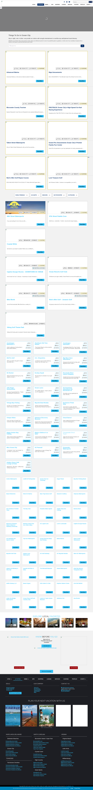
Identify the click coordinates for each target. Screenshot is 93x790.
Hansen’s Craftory (62, 493)
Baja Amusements (55, 72)
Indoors (45, 195)
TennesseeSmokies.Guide (12, 765)
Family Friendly (20, 195)
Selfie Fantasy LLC (11, 583)
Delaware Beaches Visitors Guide (14, 742)
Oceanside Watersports (67, 448)
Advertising (37, 691)
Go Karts (34, 195)
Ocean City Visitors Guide (12, 752)
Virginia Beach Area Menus (67, 745)
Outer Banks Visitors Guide (39, 774)
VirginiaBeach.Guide (66, 741)
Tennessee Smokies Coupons (13, 768)
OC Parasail (38, 447)
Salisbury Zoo (60, 598)
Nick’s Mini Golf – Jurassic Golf (60, 299)
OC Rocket (10, 373)
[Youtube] (69, 2)
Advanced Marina (13, 72)
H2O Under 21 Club (45, 583)
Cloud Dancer (67, 417)
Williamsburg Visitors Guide (67, 762)
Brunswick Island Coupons (39, 744)
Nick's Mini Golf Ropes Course (18, 178)
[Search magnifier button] (91, 2)
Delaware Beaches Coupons (12, 744)
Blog (35, 692)
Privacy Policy (77, 788)
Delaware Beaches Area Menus (13, 745)
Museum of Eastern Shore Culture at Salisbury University (11, 525)
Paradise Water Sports (46, 508)
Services (70, 4)
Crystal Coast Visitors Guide (40, 755)
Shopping (57, 4)
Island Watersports (62, 568)
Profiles (82, 4)
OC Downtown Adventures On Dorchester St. (68, 389)
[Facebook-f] (64, 2)
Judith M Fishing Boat (29, 479)
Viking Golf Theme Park (15, 327)
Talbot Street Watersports (16, 143)
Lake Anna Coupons (66, 754)
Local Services (38, 625)
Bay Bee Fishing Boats (80, 479)
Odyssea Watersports (79, 493)
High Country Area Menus (39, 767)
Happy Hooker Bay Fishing (13, 433)
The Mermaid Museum (46, 568)
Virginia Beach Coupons (67, 744)
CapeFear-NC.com (37, 745)
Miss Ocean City (12, 447)
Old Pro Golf (10, 358)
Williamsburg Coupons (66, 764)
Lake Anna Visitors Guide (67, 752)
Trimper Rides (11, 417)
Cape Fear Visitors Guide (39, 747)
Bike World (11, 299)
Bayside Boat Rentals (42, 402)
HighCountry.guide (37, 762)
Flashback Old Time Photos (41, 343)
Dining (46, 4)
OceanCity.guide (10, 751)
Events (88, 4)
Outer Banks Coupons (38, 775)
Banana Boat (77, 508)
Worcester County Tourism (16, 107)
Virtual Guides (37, 690)
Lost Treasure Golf (55, 178)
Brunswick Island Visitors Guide (41, 742)
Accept (71, 788)
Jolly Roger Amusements (11, 388)
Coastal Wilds (12, 244)
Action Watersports (11, 479)
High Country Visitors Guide (40, 764)
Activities (40, 4)
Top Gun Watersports (29, 538)
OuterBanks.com (37, 772)
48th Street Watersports (15, 216)
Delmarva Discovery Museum (41, 418)
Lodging (64, 4)
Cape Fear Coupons (38, 748)
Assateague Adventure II (10, 343)
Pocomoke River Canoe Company (68, 373)
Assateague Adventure (67, 343)
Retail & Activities (10, 687)
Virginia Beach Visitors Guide (68, 742)
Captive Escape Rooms (80, 523)
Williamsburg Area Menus (67, 765)
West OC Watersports (79, 553)
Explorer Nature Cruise (63, 583)
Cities (33, 4)
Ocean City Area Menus (11, 755)
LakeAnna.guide (65, 751)
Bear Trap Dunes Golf (46, 493)
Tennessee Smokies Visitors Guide (14, 766)
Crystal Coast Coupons (39, 757)
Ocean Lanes (39, 388)
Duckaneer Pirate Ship (68, 403)
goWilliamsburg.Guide (66, 761)
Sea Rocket (77, 598)
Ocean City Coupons (11, 754)
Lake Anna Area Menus (66, 755)
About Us (36, 687)
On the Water (58, 195)
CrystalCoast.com (37, 754)
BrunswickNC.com (37, 741)
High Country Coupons (39, 765)
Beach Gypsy (26, 583)
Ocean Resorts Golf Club (58, 272)
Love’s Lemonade (61, 523)
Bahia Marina (60, 538)
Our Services (37, 688)
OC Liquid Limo (44, 523)
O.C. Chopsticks (40, 358)
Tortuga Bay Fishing (13, 402)
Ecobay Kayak (39, 373)
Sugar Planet (60, 479)
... (81, 76)
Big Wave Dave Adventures (68, 358)
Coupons (76, 4)
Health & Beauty (10, 688)
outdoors (71, 195)
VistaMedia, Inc (70, 786)
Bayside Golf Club (11, 553)
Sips (52, 4)
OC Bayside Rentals (62, 553)
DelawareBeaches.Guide (11, 741)
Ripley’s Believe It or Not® (41, 433)
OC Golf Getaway (44, 553)
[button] (84, 437)
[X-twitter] (67, 2)
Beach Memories (10, 493)
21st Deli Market (78, 583)
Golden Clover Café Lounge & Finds (13, 463)
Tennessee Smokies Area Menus (13, 769)
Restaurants (9, 690)
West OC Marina (27, 493)
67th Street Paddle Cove (57, 216)
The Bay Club (26, 508)
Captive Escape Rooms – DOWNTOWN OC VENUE (25, 272)
